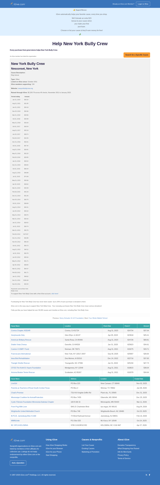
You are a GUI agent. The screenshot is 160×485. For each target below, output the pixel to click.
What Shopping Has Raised (128, 448)
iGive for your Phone (54, 452)
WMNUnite (15, 421)
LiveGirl (14, 383)
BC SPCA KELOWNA (19, 425)
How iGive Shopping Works (56, 445)
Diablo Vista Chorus (19, 344)
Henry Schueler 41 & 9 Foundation (71, 318)
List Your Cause (88, 445)
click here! (54, 293)
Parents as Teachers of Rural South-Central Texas (30, 388)
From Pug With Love (19, 407)
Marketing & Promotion (90, 452)
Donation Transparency (127, 445)
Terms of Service (124, 458)
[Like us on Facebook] (149, 475)
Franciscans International (21, 354)
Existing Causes (88, 448)
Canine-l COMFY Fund (20, 349)
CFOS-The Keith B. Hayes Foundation (26, 368)
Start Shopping (51, 455)
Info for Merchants (124, 452)
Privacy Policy (123, 455)
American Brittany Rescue (21, 340)
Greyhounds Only (18, 335)
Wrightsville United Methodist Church (25, 411)
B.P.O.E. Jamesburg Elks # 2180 (23, 416)
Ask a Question (18, 463)
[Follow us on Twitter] (146, 475)
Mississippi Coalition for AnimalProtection (27, 397)
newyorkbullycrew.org (25, 88)
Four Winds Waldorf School (98, 318)
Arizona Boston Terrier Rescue (23, 372)
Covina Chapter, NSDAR (20, 330)
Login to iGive (143, 4)
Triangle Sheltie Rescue (20, 363)
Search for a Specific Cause (136, 55)
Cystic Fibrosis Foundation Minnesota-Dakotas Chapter (32, 402)
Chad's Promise (17, 393)
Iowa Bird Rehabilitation (20, 358)
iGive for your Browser (54, 448)
